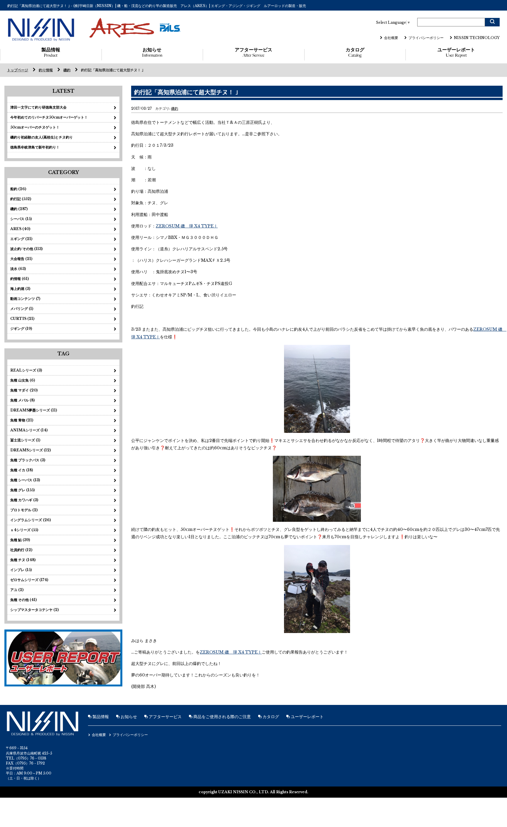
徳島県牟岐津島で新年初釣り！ (35, 147)
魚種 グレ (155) (22, 490)
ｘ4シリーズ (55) (24, 530)
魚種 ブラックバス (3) (27, 460)
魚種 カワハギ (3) (24, 500)
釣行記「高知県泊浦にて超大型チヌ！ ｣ (112, 70)
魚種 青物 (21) (21, 420)
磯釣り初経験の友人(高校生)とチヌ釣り (41, 137)
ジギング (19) (21, 328)
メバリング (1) (21, 308)
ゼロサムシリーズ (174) (29, 580)
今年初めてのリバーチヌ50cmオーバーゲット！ (49, 117)
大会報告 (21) (21, 258)
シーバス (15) (21, 219)
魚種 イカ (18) (21, 470)
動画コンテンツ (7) (25, 298)
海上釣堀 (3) (20, 288)
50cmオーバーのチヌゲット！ (35, 127)
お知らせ (152, 52)
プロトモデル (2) (24, 510)
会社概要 (391, 38)
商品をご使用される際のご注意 (221, 716)
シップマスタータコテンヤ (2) (34, 609)
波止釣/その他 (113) (26, 249)
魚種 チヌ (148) (23, 560)
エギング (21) (21, 239)
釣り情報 (46, 70)
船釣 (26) (18, 189)
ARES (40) (20, 229)
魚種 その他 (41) (23, 600)
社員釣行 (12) (21, 550)
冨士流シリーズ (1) (25, 440)
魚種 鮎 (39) (20, 540)
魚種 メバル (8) (22, 400)
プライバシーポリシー (426, 38)
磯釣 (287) (19, 209)
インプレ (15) (21, 570)
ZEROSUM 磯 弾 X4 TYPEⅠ (187, 226)
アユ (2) (16, 590)
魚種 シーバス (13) (25, 480)
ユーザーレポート (456, 52)
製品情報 (50, 52)
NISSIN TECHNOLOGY (477, 38)
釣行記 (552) (20, 199)
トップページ (17, 70)
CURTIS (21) (22, 318)
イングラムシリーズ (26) (30, 520)
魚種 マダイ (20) (24, 390)
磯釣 (66, 70)
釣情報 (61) (19, 278)
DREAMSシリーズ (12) (30, 450)
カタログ (355, 52)
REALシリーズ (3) (26, 370)
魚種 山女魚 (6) (22, 380)
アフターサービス (253, 52)
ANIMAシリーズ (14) (29, 430)
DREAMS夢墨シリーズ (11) (33, 410)
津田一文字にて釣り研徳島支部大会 (38, 107)
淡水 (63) (18, 268)
